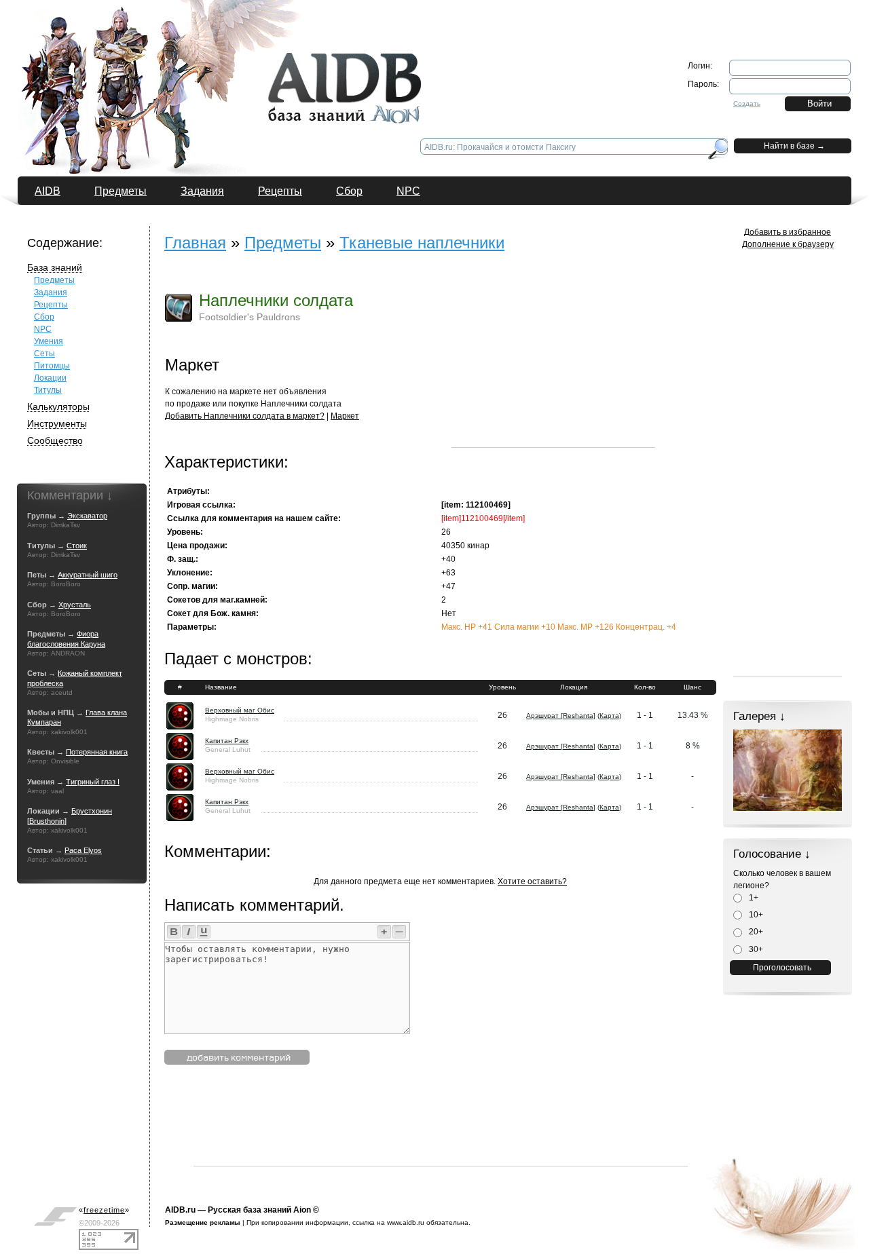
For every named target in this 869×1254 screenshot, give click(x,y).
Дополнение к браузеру (788, 244)
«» (104, 1210)
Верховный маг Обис (239, 710)
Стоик (77, 546)
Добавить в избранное (787, 232)
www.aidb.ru (405, 1222)
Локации (50, 378)
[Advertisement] (553, 362)
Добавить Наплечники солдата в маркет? (245, 416)
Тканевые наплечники (421, 242)
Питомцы (52, 365)
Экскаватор (87, 516)
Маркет (345, 416)
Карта (609, 715)
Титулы (48, 390)
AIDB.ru (180, 1210)
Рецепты (280, 191)
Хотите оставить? (532, 881)
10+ (755, 914)
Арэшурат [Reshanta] (560, 715)
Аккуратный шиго (87, 575)
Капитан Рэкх (226, 740)
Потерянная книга (97, 752)
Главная (195, 242)
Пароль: (703, 84)
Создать (746, 103)
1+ (752, 897)
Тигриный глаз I (92, 782)
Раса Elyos (83, 850)
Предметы (120, 191)
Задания (202, 191)
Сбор (349, 191)
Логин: (700, 66)
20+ (755, 931)
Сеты (44, 353)
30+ (755, 949)
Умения (48, 341)
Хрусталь (74, 605)
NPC (408, 191)
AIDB (47, 191)
